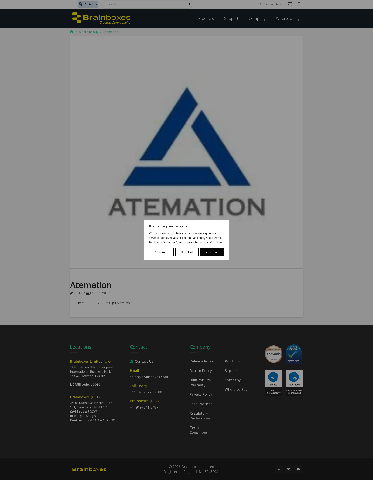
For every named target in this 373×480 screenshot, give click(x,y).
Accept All (212, 252)
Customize (161, 252)
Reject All (187, 252)
